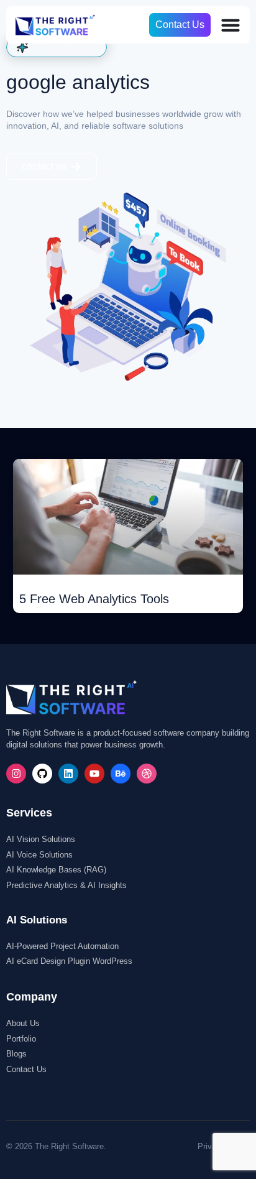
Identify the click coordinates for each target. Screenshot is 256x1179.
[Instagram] (16, 774)
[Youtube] (94, 774)
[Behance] (120, 774)
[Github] (42, 774)
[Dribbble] (147, 774)
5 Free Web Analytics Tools (94, 599)
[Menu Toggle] (230, 25)
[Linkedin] (68, 774)
